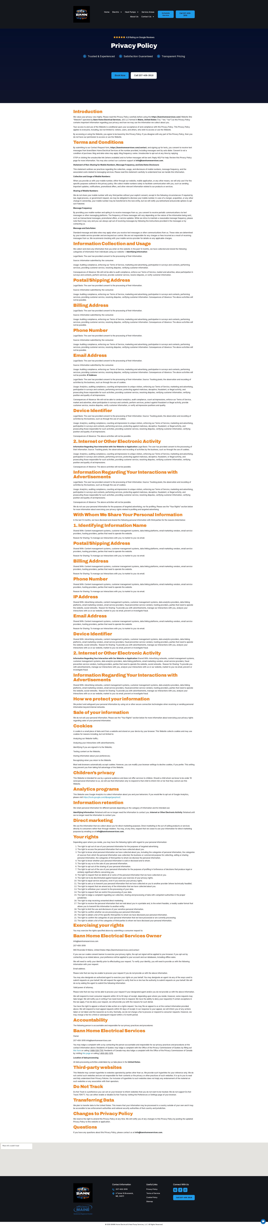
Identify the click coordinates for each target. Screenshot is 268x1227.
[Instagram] (185, 1190)
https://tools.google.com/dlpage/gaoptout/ (101, 797)
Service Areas (148, 12)
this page (86, 1053)
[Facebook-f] (180, 1190)
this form (77, 1050)
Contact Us (146, 17)
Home (106, 12)
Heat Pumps (130, 12)
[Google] (175, 1190)
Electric (115, 12)
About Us (134, 17)
